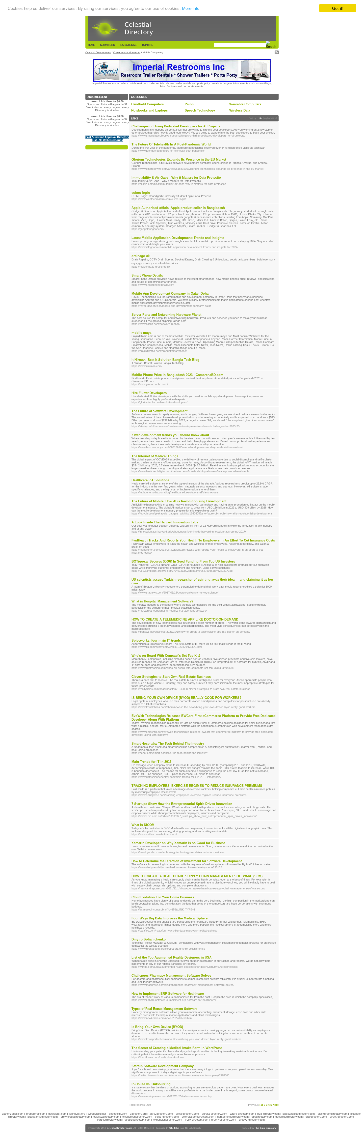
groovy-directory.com (252, 1119)
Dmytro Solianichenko (148, 939)
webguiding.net (97, 1113)
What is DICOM (143, 825)
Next (276, 1104)
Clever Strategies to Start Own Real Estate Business (171, 677)
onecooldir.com (118, 1113)
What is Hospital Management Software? (162, 601)
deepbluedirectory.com (289, 1116)
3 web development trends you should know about (170, 435)
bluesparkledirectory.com (42, 1116)
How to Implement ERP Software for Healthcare (167, 993)
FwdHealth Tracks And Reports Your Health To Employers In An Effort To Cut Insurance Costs (203, 540)
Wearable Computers (245, 104)
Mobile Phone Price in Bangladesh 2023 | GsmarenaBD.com (177, 375)
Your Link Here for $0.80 (108, 101)
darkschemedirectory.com (233, 1116)
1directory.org (138, 1113)
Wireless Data (239, 110)
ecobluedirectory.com (137, 1119)
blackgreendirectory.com (332, 1113)
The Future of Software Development (159, 411)
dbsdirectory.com (262, 1116)
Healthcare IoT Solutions (150, 480)
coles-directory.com (167, 1116)
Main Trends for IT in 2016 (151, 762)
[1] (261, 1104)
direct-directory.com (342, 1116)
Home (91, 44)
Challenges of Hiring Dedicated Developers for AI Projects (175, 126)
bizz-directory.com (268, 1113)
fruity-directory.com (196, 1119)
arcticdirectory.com (187, 1113)
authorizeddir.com (12, 1113)
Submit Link (107, 44)
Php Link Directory (265, 1128)
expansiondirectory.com (167, 1119)
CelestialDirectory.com (119, 1128)
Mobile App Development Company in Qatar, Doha (169, 293)
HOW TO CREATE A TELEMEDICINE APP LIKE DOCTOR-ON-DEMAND (184, 619)
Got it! (337, 8)
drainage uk (140, 256)
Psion (189, 104)
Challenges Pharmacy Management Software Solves (171, 975)
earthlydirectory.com (109, 1119)
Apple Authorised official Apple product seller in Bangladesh (178, 208)
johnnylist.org (77, 1113)
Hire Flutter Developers (149, 393)
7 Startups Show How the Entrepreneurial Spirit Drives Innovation (181, 804)
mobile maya (141, 333)
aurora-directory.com (214, 1113)
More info (190, 8)
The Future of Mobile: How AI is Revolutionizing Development (178, 501)
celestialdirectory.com (106, 1116)
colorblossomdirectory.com (198, 1116)
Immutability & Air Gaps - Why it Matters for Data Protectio (176, 177)
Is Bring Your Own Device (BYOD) (157, 1027)
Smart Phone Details (147, 275)
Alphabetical (270, 118)
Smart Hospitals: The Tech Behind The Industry (167, 743)
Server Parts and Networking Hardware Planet (166, 314)
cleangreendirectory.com (137, 1116)
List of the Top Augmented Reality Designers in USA (171, 957)
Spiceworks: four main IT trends (156, 640)
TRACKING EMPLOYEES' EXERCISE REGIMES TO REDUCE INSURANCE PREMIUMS (196, 786)
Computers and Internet (126, 52)
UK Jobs (174, 1128)
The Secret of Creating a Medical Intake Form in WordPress (176, 1048)
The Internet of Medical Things (154, 456)
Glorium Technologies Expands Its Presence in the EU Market (178, 159)
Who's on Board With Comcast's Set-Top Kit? (166, 655)
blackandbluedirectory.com (299, 1113)
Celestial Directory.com (98, 52)
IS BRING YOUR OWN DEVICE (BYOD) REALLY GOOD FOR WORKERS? (186, 698)
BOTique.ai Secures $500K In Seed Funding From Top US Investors (183, 561)
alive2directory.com (161, 1113)
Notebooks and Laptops (149, 110)
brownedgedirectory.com (75, 1116)
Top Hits (147, 44)
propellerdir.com (35, 1113)
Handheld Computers (147, 104)
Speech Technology (200, 110)
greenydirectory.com (223, 1119)
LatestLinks (128, 44)
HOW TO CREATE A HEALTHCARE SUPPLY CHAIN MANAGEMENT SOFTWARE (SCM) (196, 876)
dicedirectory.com (316, 1116)
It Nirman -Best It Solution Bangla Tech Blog (165, 360)
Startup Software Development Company (162, 1066)
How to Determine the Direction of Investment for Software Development (186, 861)
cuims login (140, 193)
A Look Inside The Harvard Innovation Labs (164, 522)
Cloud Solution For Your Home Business (162, 897)
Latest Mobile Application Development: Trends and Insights (177, 238)
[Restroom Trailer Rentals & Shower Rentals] (182, 80)
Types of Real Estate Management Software (164, 1009)
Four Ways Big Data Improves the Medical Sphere (169, 918)
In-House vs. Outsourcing (151, 1084)
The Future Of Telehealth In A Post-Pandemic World (171, 144)
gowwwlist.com (57, 1113)
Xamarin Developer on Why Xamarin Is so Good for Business (178, 843)
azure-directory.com (242, 1113)
